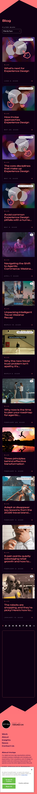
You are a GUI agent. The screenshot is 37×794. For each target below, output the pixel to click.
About (5, 737)
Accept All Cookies (9, 780)
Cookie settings (24, 783)
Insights (6, 740)
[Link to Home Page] (5, 5)
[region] (17, 779)
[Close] (32, 770)
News (5, 743)
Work (5, 734)
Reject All (9, 786)
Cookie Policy (24, 774)
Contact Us (8, 746)
